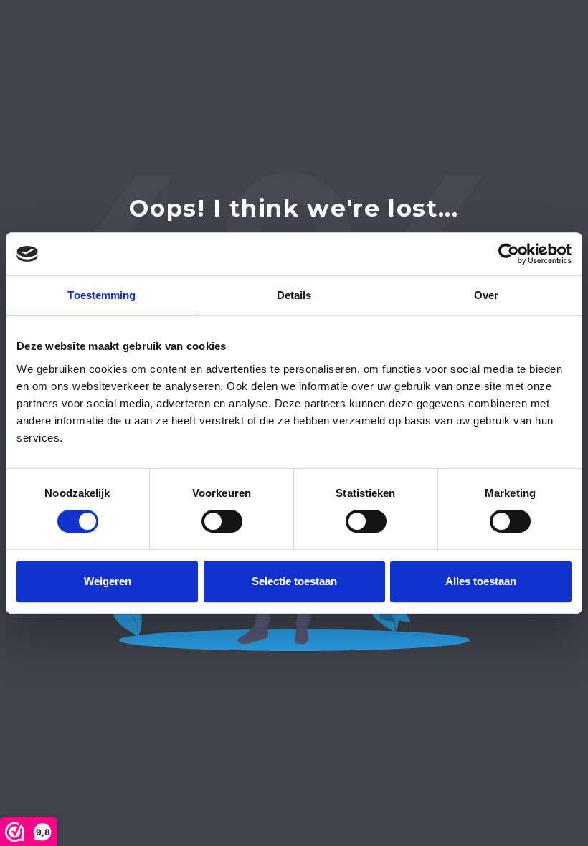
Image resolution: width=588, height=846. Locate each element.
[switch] (221, 521)
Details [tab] (294, 295)
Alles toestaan (480, 581)
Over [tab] (486, 295)
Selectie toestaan (294, 581)
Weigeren (107, 581)
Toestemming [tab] (101, 295)
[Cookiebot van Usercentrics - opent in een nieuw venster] (509, 254)
